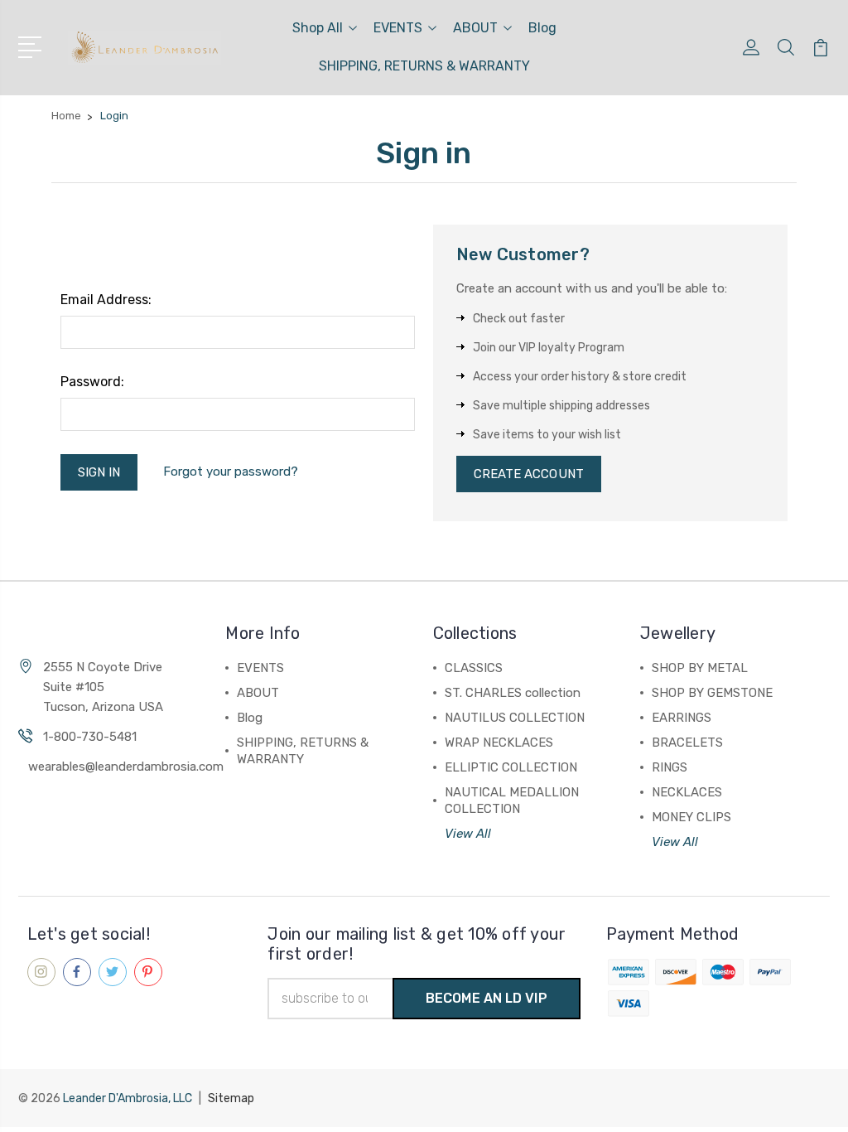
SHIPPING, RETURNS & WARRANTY (424, 66)
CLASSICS (474, 667)
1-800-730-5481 (90, 736)
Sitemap (231, 1098)
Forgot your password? (230, 471)
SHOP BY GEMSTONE (712, 692)
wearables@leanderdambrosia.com (126, 766)
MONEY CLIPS (691, 817)
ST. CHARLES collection (513, 692)
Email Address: (106, 299)
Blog (542, 28)
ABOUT (475, 28)
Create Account (529, 474)
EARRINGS (681, 717)
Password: (92, 381)
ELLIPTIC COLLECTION (511, 767)
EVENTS (397, 28)
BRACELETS (687, 742)
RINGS (669, 767)
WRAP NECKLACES (499, 742)
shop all (317, 28)
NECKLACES (687, 792)
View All (468, 833)
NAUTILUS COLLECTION (515, 717)
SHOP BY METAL (700, 667)
